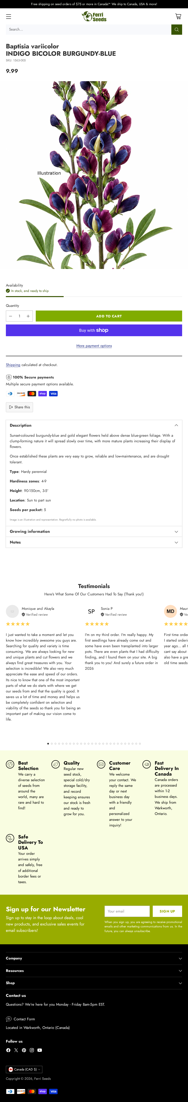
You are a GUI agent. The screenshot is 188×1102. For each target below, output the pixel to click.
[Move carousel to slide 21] (121, 744)
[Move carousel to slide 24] (132, 744)
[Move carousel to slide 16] (103, 744)
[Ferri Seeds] (94, 16)
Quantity (12, 305)
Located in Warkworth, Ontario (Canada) (38, 1027)
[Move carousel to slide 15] (99, 744)
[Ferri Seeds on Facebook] (8, 1051)
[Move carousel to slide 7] (70, 744)
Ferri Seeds (42, 1078)
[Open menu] (8, 16)
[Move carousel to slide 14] (96, 744)
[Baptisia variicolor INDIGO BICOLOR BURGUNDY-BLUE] (94, 175)
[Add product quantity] (28, 316)
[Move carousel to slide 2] (52, 744)
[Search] (176, 29)
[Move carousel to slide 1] (48, 744)
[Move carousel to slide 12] (88, 744)
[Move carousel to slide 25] (136, 744)
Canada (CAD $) (25, 1069)
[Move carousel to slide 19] (114, 744)
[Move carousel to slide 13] (92, 744)
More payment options (94, 345)
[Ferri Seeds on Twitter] (16, 1051)
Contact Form (24, 1019)
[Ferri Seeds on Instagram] (32, 1051)
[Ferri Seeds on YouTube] (40, 1051)
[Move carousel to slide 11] (85, 744)
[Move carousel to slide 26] (140, 744)
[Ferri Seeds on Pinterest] (24, 1051)
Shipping (13, 364)
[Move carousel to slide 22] (125, 744)
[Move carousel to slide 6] (66, 744)
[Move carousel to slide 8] (74, 744)
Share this (22, 407)
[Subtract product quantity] (10, 316)
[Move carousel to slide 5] (63, 744)
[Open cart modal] (178, 16)
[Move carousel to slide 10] (81, 744)
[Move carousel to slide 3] (55, 744)
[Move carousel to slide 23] (129, 744)
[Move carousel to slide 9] (77, 744)
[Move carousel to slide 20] (118, 744)
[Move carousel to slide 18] (110, 744)
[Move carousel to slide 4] (59, 744)
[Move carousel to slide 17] (107, 744)
